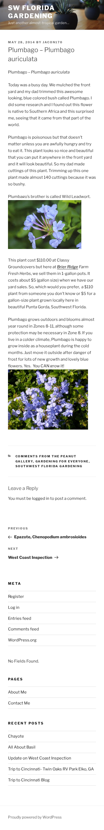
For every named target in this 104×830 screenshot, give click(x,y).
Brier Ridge (67, 266)
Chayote (16, 736)
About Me (17, 692)
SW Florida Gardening (31, 12)
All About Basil (21, 747)
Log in (13, 607)
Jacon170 (53, 42)
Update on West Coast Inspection (39, 758)
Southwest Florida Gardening (49, 466)
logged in (40, 498)
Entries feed (19, 618)
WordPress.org (22, 640)
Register (16, 596)
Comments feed (23, 629)
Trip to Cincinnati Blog (29, 780)
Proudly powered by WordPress (35, 817)
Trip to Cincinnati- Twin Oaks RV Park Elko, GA (51, 769)
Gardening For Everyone (62, 461)
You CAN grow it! (48, 366)
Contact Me (19, 703)
